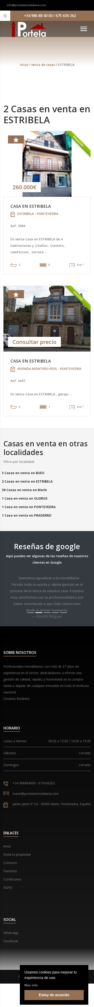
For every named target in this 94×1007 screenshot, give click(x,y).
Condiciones (12, 879)
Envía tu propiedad (17, 854)
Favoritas (10, 871)
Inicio (24, 64)
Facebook (10, 941)
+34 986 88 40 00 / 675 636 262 (50, 15)
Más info (31, 985)
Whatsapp (10, 933)
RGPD (7, 887)
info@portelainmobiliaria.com (26, 5)
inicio (7, 846)
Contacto (10, 863)
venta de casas (43, 64)
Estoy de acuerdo (54, 995)
